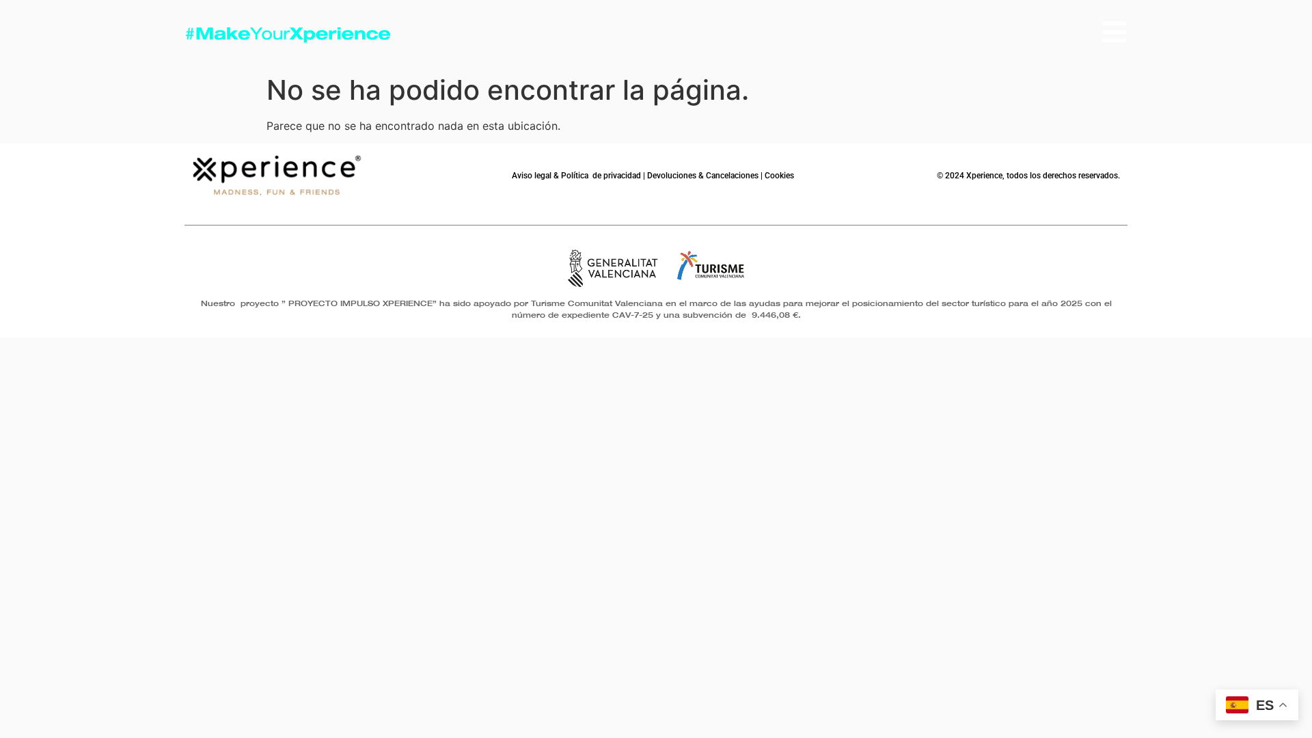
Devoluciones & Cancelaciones (702, 175)
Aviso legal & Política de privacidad (576, 175)
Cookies (779, 175)
